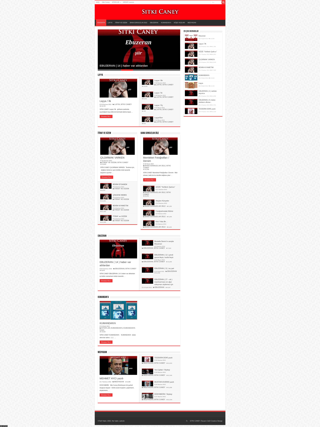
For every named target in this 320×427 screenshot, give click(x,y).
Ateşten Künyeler (162, 201)
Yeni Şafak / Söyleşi (162, 370)
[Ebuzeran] (191, 38)
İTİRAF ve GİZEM (120, 216)
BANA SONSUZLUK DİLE (138, 23)
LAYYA (110, 23)
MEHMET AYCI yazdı (111, 378)
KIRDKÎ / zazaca (128, 2)
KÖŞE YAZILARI (179, 23)
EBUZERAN (154, 23)
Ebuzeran (202, 36)
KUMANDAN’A (166, 23)
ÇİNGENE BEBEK (120, 195)
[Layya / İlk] (191, 46)
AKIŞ (97, 2)
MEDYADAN (192, 23)
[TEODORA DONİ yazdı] (191, 111)
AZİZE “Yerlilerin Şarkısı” (165, 187)
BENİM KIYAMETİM (120, 206)
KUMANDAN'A (103, 297)
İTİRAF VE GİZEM (121, 23)
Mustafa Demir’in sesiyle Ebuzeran (122, 65)
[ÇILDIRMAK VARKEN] (191, 61)
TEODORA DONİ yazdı (163, 358)
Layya (201, 83)
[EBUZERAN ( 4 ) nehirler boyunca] (191, 93)
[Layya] (191, 85)
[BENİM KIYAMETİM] (191, 69)
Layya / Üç (158, 105)
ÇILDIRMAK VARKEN (112, 157)
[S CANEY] (160, 12)
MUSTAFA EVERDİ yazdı (164, 382)
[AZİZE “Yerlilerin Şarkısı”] (191, 54)
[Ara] (223, 2)
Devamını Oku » (106, 116)
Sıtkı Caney (106, 2)
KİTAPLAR (115, 2)
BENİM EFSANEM (120, 184)
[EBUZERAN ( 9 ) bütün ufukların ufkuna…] (191, 102)
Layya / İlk (105, 101)
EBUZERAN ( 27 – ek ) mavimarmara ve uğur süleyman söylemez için (163, 281)
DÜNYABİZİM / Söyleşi (163, 394)
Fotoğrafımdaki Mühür (164, 211)
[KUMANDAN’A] (191, 77)
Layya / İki (158, 93)
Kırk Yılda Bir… (162, 222)
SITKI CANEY (126, 104)
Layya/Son (158, 118)
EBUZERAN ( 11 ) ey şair (164, 268)
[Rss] (187, 420)
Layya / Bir (158, 80)
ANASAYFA (101, 23)
